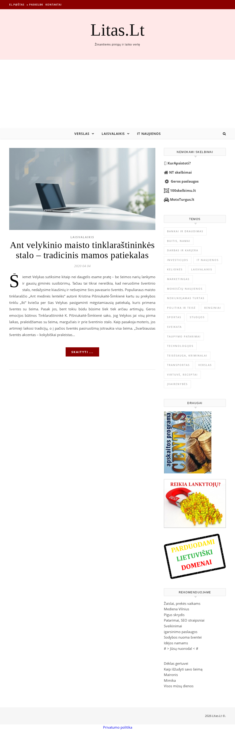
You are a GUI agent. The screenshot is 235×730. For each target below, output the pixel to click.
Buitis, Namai (178, 241)
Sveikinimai (173, 626)
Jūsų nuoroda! (181, 648)
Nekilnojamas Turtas (185, 298)
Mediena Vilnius (176, 609)
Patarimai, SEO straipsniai (184, 620)
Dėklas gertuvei (176, 663)
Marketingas (178, 279)
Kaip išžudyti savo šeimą (183, 669)
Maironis (171, 674)
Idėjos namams (176, 643)
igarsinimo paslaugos (180, 631)
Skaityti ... (82, 352)
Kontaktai (53, 4)
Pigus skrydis (174, 614)
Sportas (174, 317)
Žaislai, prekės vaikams (182, 603)
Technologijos (180, 346)
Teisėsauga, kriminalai (187, 355)
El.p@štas (16, 4)
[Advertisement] (117, 94)
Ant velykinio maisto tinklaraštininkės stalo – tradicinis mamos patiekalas (82, 250)
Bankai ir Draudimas (185, 231)
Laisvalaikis (113, 133)
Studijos (197, 317)
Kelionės (175, 269)
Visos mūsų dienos (178, 686)
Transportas (178, 365)
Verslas (82, 133)
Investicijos (177, 260)
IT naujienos (149, 133)
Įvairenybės (177, 384)
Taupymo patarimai (184, 336)
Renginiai (212, 307)
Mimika (170, 680)
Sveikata (174, 326)
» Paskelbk (35, 4)
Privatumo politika (117, 727)
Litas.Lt (117, 29)
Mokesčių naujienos (185, 288)
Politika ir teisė (181, 307)
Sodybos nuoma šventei (183, 637)
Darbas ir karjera (182, 250)
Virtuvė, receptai (182, 374)
